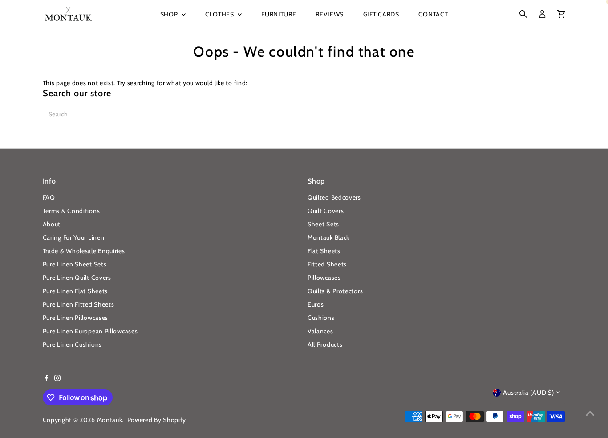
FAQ (49, 197)
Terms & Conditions (71, 211)
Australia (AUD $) (528, 393)
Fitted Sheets (327, 264)
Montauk (109, 420)
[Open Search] (523, 14)
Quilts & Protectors (335, 291)
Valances (320, 331)
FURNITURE (278, 14)
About (52, 224)
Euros (316, 304)
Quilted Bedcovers (334, 197)
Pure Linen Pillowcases (75, 318)
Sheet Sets (323, 224)
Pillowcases (324, 278)
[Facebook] (47, 378)
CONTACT (433, 14)
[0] (561, 14)
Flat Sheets (324, 251)
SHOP (170, 14)
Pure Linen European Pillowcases (90, 331)
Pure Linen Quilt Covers (77, 278)
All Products (325, 344)
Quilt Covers (326, 211)
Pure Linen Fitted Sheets (78, 304)
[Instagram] (57, 378)
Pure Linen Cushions (72, 344)
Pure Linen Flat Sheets (75, 291)
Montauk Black (328, 237)
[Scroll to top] (590, 413)
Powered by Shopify (156, 420)
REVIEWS (330, 14)
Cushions (321, 318)
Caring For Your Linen (74, 237)
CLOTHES (220, 14)
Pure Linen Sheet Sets (75, 264)
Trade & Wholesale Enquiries (84, 251)
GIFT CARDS (381, 14)
